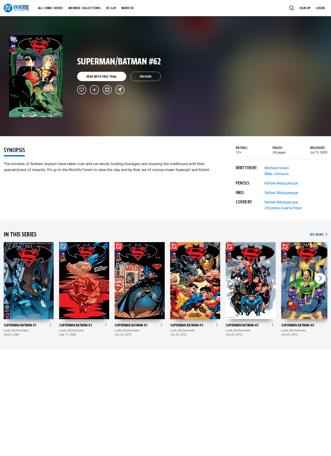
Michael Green (277, 168)
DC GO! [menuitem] (111, 8)
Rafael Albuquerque (281, 183)
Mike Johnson (276, 174)
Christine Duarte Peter (283, 208)
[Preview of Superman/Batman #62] (36, 76)
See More (318, 234)
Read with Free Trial (101, 77)
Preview (146, 77)
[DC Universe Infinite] (16, 8)
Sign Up (305, 8)
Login (320, 8)
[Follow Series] (107, 89)
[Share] (119, 89)
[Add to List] (94, 89)
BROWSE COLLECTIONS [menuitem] (84, 8)
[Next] (320, 278)
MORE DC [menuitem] (127, 8)
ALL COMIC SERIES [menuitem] (50, 8)
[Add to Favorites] (81, 89)
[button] (291, 8)
